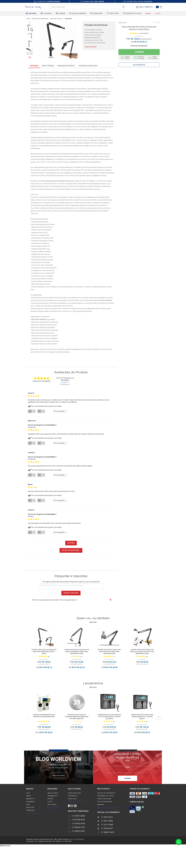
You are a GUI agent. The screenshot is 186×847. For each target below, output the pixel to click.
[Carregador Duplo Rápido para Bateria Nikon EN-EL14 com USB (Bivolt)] (142, 703)
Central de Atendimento (106, 793)
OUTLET (50, 801)
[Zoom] (29, 28)
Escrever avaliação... (71, 550)
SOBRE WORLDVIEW (74, 793)
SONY (28, 793)
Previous (30, 22)
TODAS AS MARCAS (32, 813)
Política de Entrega (104, 801)
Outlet (157, 13)
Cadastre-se (149, 7)
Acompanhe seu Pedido (105, 796)
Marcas (148, 13)
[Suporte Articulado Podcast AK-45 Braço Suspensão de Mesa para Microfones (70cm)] (77, 637)
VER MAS (71, 543)
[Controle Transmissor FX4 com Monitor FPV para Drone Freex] (44, 703)
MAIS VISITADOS (52, 793)
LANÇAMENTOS (52, 796)
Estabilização (97, 13)
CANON (28, 796)
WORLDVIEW (30, 807)
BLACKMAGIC (30, 801)
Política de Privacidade (77, 801)
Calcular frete (139, 65)
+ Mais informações (90, 46)
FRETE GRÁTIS (52, 804)
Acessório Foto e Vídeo (133, 13)
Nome (127, 760)
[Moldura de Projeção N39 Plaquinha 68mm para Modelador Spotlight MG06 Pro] (76, 703)
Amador (64, 382)
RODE (28, 804)
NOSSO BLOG (72, 798)
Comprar (139, 52)
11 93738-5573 (78, 820)
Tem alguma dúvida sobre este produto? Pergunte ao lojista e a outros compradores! (71, 582)
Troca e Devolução (104, 798)
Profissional (64, 384)
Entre (141, 7)
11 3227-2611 (106, 817)
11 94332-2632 (78, 831)
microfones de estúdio (104, 300)
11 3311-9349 (106, 825)
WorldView (122, 22)
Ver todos (32, 13)
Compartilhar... (61, 411)
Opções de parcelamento (139, 45)
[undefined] (58, 41)
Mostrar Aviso (5, 846)
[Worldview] (33, 6)
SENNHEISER (30, 810)
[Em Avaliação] (132, 809)
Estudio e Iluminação (78, 13)
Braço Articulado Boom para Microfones (56, 181)
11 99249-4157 (78, 827)
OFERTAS (50, 798)
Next (30, 57)
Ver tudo (93, 622)
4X (135, 42)
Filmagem (61, 13)
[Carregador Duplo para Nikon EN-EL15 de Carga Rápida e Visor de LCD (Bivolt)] (109, 703)
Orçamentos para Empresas (110, 808)
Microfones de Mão (38, 319)
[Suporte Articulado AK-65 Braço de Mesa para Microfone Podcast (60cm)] (44, 637)
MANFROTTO (30, 798)
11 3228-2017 (106, 828)
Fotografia (47, 13)
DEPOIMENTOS (73, 796)
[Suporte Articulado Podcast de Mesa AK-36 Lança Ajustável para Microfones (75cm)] (142, 637)
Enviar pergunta (71, 593)
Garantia (100, 804)
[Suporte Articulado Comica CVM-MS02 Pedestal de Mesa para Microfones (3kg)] (109, 637)
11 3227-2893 (106, 821)
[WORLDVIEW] (28, 19)
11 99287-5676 (107, 832)
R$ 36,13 (143, 42)
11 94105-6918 (78, 824)
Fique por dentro (58, 775)
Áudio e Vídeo (114, 13)
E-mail (127, 767)
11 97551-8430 (78, 816)
